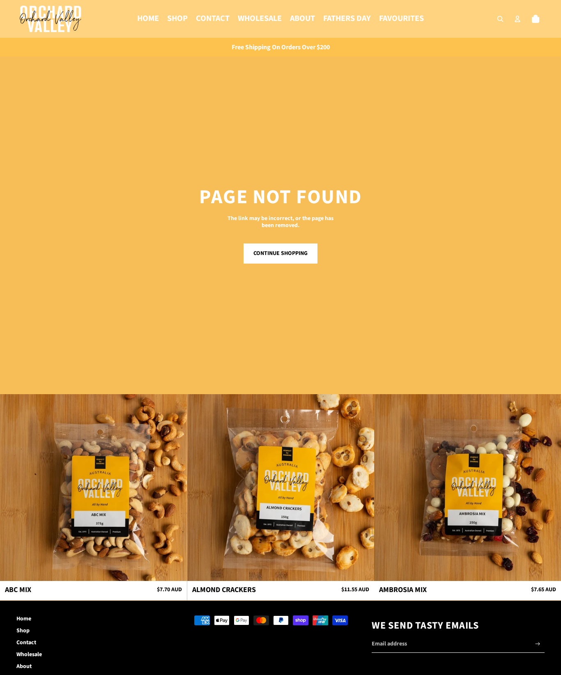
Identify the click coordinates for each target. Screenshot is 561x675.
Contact (26, 642)
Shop (23, 631)
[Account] (517, 19)
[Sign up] (538, 644)
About (24, 666)
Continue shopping (280, 253)
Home (23, 619)
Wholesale (29, 654)
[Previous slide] (12, 487)
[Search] (500, 19)
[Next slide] (174, 487)
